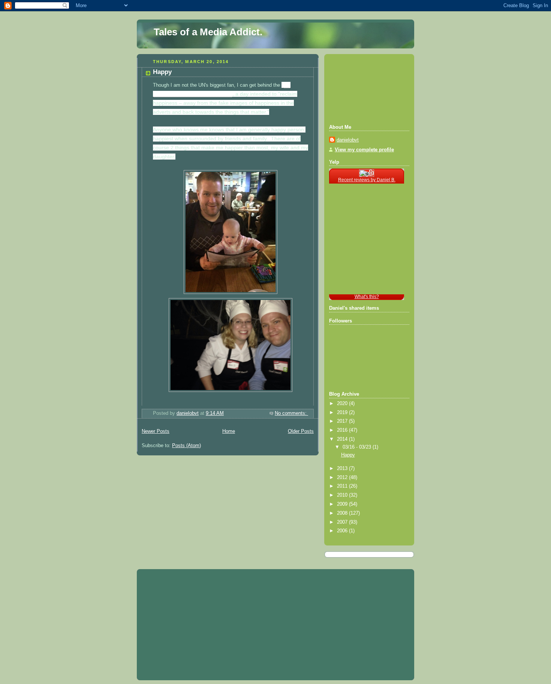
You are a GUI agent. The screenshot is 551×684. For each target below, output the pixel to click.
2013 (343, 468)
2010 (343, 495)
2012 (343, 477)
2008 (343, 513)
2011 (343, 486)
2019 (343, 412)
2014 (343, 439)
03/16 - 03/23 (358, 447)
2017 (343, 421)
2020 (343, 403)
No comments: (291, 413)
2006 (343, 530)
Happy (162, 71)
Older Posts (301, 431)
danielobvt (348, 140)
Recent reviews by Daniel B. (366, 179)
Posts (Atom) (186, 445)
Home (228, 431)
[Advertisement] (363, 88)
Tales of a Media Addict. (208, 32)
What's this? (367, 296)
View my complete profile (364, 149)
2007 (343, 522)
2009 (343, 504)
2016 (343, 430)
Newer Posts (155, 431)
